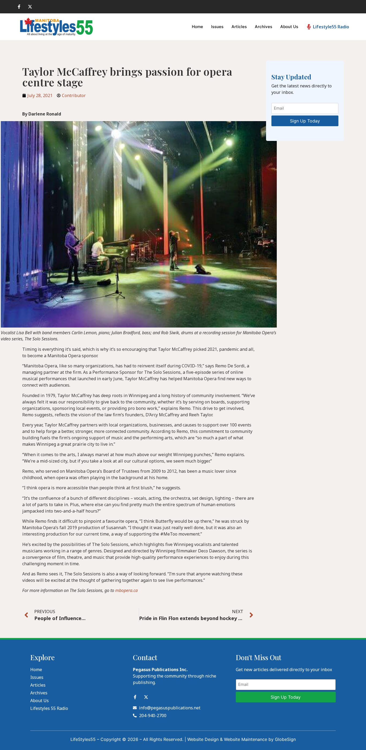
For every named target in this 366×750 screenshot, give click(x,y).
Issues (217, 26)
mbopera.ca (126, 590)
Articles (239, 26)
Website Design (203, 739)
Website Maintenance (245, 739)
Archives (263, 26)
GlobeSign (285, 739)
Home (197, 26)
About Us (289, 26)
